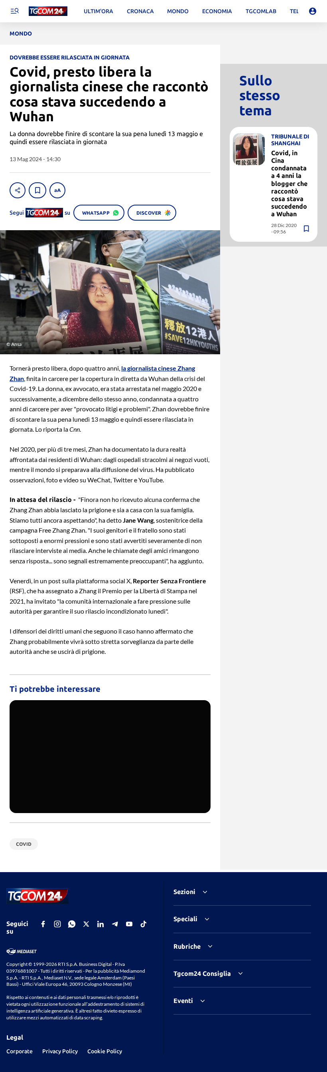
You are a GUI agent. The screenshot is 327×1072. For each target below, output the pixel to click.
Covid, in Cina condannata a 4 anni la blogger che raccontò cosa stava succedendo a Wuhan (289, 183)
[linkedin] (100, 924)
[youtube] (129, 924)
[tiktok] (144, 924)
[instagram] (57, 924)
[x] (86, 924)
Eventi (183, 1000)
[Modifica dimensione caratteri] (57, 190)
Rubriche (187, 946)
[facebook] (43, 924)
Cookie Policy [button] (104, 1051)
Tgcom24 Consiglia (202, 973)
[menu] (14, 11)
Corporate (19, 1051)
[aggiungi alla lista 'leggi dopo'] (37, 190)
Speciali (185, 918)
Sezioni (184, 891)
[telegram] (115, 924)
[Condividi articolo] (18, 190)
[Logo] (48, 11)
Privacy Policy (60, 1051)
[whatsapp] (72, 924)
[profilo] (312, 11)
